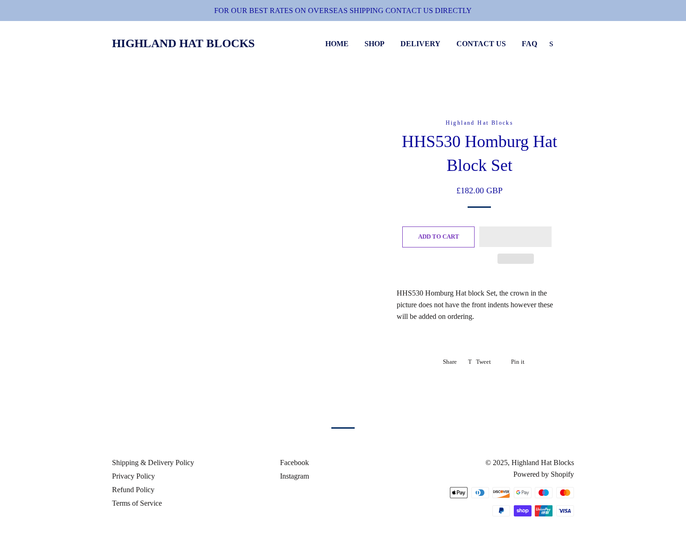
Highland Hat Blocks (183, 43)
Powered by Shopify (543, 474)
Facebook (293, 462)
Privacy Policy (133, 476)
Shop (374, 44)
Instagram (293, 476)
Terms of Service (137, 503)
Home (337, 44)
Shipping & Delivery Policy (153, 462)
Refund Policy (133, 490)
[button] (515, 236)
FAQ (529, 44)
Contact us (481, 44)
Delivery (420, 44)
